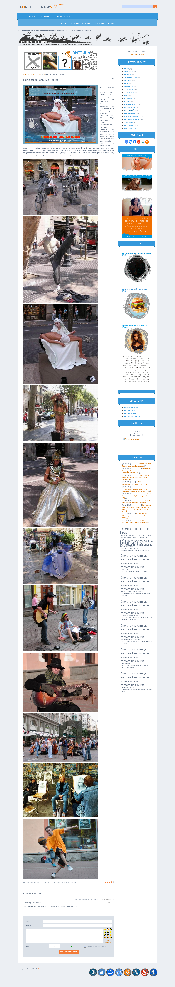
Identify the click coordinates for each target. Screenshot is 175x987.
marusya (49, 882)
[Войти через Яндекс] (138, 142)
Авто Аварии (128, 86)
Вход (142, 54)
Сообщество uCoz (130, 410)
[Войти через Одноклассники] (147, 142)
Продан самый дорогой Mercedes (134, 502)
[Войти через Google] (143, 142)
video (126, 95)
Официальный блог (131, 407)
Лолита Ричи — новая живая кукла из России (87, 23)
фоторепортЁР (31, 882)
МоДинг (127, 101)
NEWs (126, 69)
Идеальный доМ (130, 128)
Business (127, 74)
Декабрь (39, 74)
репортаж (59, 882)
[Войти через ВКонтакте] (130, 142)
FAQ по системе (130, 413)
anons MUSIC (129, 89)
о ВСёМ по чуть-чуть (131, 116)
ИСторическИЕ (129, 125)
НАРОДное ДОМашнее (132, 119)
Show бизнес (128, 72)
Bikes (126, 83)
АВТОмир (127, 80)
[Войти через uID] (126, 142)
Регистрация (134, 54)
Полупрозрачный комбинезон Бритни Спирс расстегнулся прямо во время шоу (135, 509)
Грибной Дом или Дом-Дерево (133, 466)
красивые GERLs (130, 104)
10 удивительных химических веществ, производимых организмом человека (136, 490)
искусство (128, 98)
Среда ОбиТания (130, 113)
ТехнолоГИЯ (128, 122)
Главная (26, 74)
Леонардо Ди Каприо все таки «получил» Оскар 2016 (133, 472)
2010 (32, 74)
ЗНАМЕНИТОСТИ (130, 77)
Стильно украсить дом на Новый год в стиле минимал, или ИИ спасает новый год (136, 543)
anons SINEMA (129, 92)
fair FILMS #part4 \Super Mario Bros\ (135, 522)
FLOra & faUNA (129, 107)
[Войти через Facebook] (134, 142)
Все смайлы (108, 941)
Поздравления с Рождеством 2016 (134, 484)
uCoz (56, 969)
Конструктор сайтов (45, 969)
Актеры (70, 882)
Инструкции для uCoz (132, 416)
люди (65, 882)
